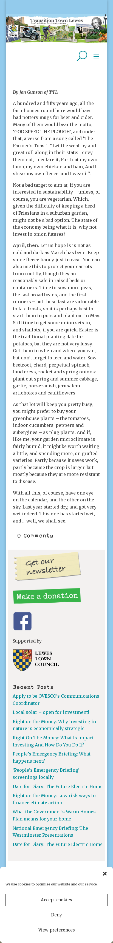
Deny (56, 915)
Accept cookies (56, 899)
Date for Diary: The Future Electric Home (58, 786)
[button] (105, 873)
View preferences (56, 930)
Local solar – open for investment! (51, 712)
